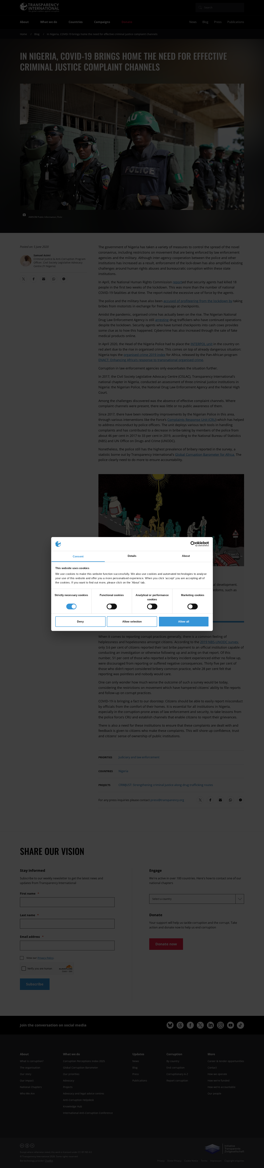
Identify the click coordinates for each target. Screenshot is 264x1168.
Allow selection (132, 621)
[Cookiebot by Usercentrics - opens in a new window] (193, 544)
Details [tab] (132, 555)
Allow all (183, 621)
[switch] (112, 606)
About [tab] (186, 555)
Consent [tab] (78, 556)
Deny (80, 621)
